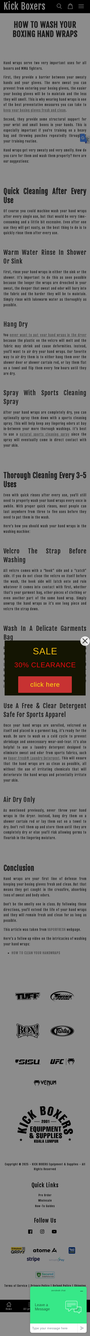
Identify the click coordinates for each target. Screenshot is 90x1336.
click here (45, 684)
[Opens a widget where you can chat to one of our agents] (58, 1309)
